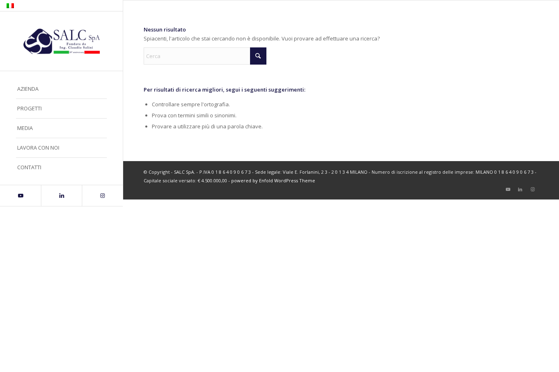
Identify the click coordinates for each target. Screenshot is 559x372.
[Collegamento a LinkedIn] (61, 195)
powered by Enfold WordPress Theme (273, 180)
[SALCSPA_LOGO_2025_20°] (61, 41)
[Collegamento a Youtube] (20, 195)
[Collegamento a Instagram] (102, 195)
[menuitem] (61, 89)
